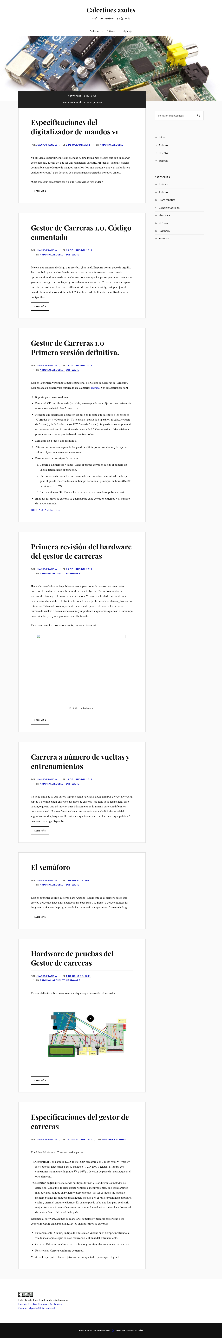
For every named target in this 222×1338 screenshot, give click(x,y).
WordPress (104, 1330)
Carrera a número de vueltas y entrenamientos (80, 761)
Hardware (73, 573)
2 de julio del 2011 (78, 144)
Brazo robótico (167, 199)
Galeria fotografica (169, 207)
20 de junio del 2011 (79, 569)
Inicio (162, 137)
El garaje (127, 31)
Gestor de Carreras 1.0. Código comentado (81, 232)
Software (72, 254)
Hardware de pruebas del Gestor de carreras (72, 957)
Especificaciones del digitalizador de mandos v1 (74, 126)
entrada (95, 388)
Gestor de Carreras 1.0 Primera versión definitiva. (75, 347)
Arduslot (94, 31)
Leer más (40, 191)
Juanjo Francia (46, 144)
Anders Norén (134, 1330)
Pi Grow (110, 31)
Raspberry (164, 230)
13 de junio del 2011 (79, 779)
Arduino (105, 144)
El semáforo (50, 867)
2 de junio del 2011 (78, 880)
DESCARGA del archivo (45, 510)
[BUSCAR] (199, 115)
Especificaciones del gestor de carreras (80, 1121)
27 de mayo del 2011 (79, 1139)
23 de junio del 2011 (79, 250)
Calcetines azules (111, 10)
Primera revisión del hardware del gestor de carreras (81, 551)
